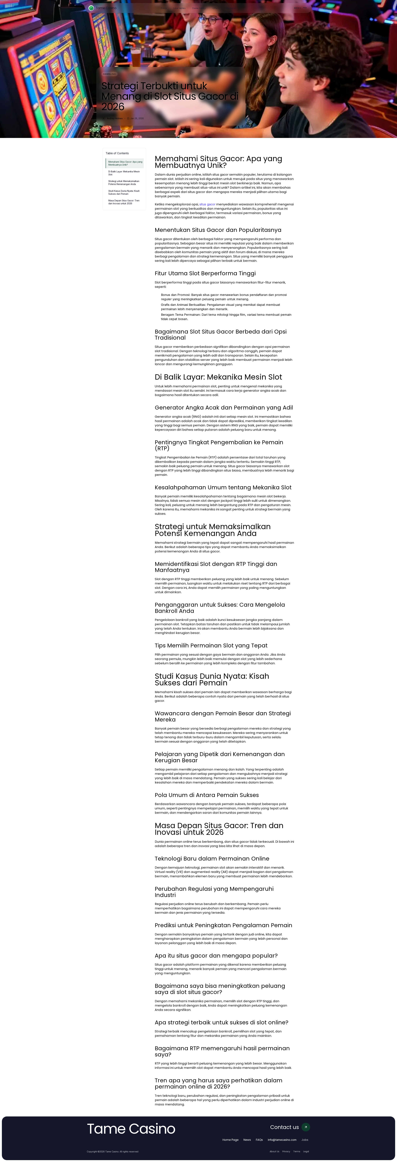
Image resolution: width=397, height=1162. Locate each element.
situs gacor (207, 204)
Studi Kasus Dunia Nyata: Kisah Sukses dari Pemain (124, 192)
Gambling (109, 74)
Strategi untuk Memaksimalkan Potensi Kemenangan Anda (123, 182)
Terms (296, 1151)
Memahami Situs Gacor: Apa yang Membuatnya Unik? (125, 163)
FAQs (259, 1140)
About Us (274, 1151)
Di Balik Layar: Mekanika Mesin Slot (124, 173)
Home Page (231, 1140)
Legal (306, 1151)
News (247, 1140)
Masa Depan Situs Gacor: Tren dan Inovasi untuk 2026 (123, 202)
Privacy (286, 1151)
